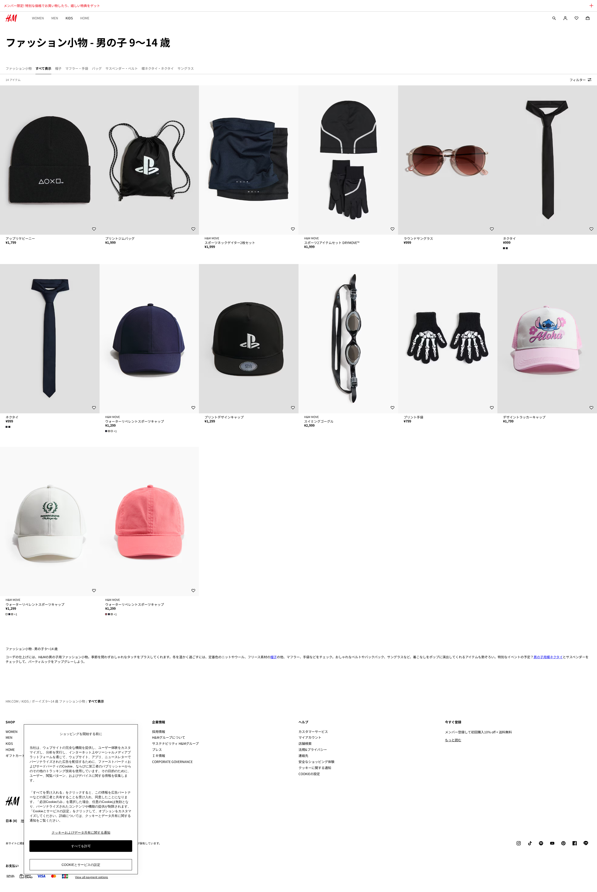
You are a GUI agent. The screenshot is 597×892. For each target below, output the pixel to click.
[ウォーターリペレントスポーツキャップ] (149, 338)
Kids (69, 18)
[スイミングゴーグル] (348, 338)
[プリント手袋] (448, 338)
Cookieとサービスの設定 (81, 864)
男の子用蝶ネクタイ (548, 657)
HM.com (12, 701)
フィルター (577, 79)
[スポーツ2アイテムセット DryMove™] (348, 160)
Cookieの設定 (309, 774)
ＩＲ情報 (158, 755)
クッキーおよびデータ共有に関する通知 (81, 832)
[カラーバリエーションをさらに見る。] (506, 248)
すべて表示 (96, 701)
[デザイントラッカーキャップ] (547, 338)
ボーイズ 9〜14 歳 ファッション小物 (58, 701)
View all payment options (91, 877)
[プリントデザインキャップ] (248, 338)
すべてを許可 (81, 846)
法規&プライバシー (312, 749)
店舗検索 (305, 743)
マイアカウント (309, 737)
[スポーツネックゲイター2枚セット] (248, 160)
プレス (157, 749)
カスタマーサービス (313, 731)
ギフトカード (15, 755)
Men (54, 18)
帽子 (273, 657)
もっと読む (453, 740)
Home (84, 18)
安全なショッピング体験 (316, 761)
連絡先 (303, 755)
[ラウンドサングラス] (448, 160)
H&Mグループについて (168, 737)
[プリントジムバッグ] (149, 160)
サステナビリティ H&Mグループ (175, 743)
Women (38, 18)
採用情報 (158, 731)
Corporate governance (172, 761)
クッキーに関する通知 (314, 767)
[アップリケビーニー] (50, 160)
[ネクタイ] (547, 160)
